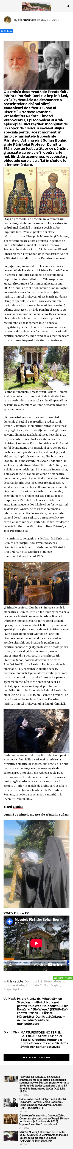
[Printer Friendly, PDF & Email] (63, 977)
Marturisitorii (27, 19)
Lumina (18, 806)
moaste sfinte (14, 985)
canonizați (14, 108)
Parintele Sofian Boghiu (43, 985)
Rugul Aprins (13, 989)
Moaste (58, 981)
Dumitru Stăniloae (38, 981)
